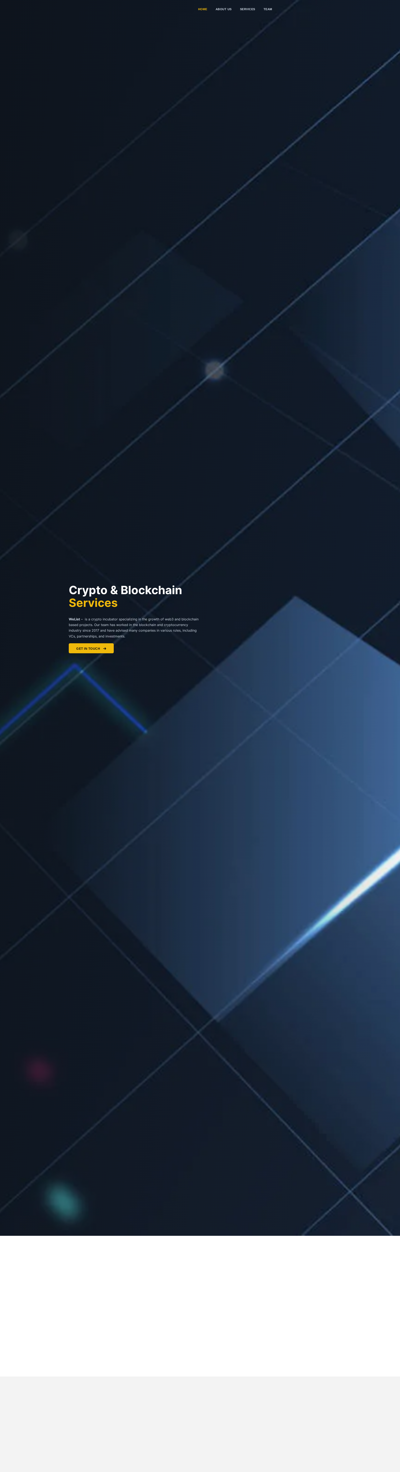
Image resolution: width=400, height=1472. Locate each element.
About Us (224, 9)
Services (247, 9)
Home (202, 9)
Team (268, 9)
